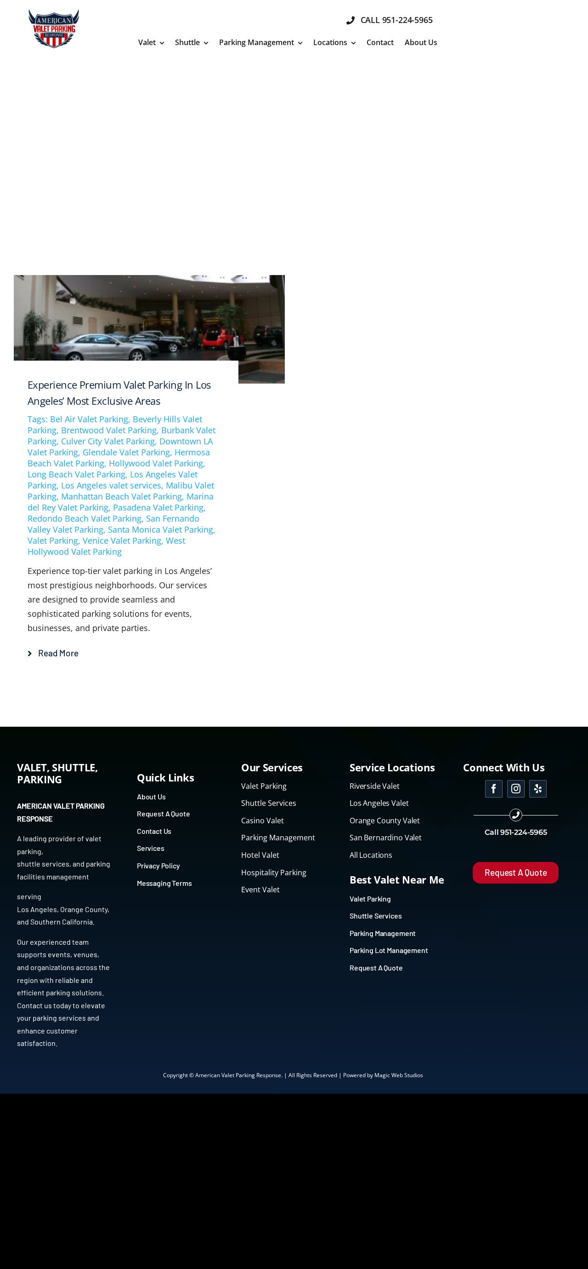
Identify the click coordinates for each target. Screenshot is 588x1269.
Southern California (61, 921)
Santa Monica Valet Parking (160, 529)
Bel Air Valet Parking (89, 419)
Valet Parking (53, 540)
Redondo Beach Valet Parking (84, 518)
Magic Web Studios (398, 1075)
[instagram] (516, 789)
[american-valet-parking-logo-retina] (53, 11)
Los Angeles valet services (111, 485)
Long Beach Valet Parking (76, 474)
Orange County (83, 909)
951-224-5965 (523, 832)
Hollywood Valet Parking (156, 463)
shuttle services (43, 863)
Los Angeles (37, 909)
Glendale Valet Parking (126, 452)
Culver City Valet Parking (108, 441)
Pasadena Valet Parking (158, 507)
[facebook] (494, 789)
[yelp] (538, 789)
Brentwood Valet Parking (109, 430)
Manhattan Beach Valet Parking (121, 496)
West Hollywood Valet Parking (106, 546)
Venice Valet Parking (122, 540)
